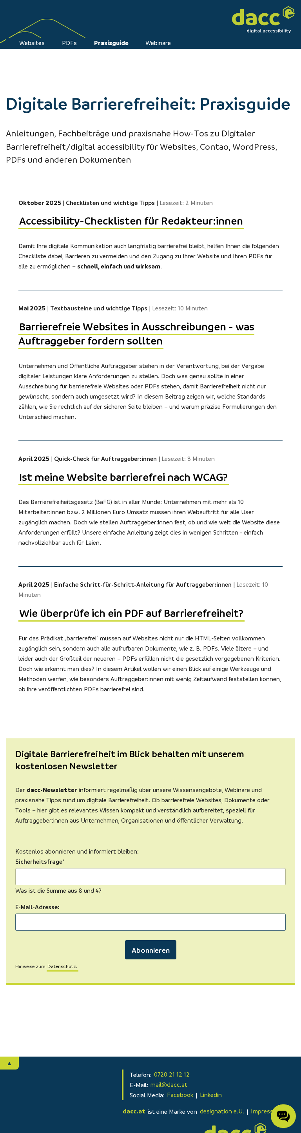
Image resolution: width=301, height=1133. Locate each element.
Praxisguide (111, 43)
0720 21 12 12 (172, 1075)
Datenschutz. (62, 966)
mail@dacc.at (168, 1085)
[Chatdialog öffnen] (283, 1116)
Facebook (180, 1095)
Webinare (158, 43)
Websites (32, 43)
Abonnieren (151, 949)
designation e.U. (222, 1111)
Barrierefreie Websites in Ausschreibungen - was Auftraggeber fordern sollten (136, 333)
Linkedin (211, 1095)
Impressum (266, 1111)
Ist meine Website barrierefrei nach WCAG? (123, 476)
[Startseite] (263, 19)
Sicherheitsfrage (39, 860)
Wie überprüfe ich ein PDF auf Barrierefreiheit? (131, 612)
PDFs (69, 43)
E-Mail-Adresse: (37, 907)
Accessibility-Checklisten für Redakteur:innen (131, 220)
